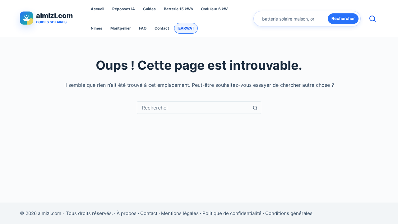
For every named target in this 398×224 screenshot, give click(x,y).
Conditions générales (288, 213)
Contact (162, 28)
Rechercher (343, 18)
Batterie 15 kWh (178, 9)
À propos (127, 213)
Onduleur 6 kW (214, 9)
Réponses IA (123, 9)
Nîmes (96, 28)
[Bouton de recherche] (255, 108)
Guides (149, 9)
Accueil (97, 9)
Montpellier (120, 28)
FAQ (142, 28)
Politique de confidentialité (231, 213)
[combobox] (193, 107)
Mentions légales (180, 213)
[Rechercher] (372, 18)
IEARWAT (186, 28)
